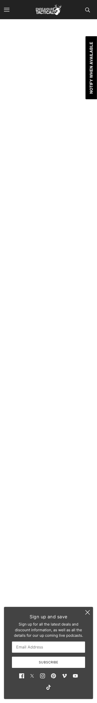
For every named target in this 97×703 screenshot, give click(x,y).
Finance (48, 568)
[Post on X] (18, 436)
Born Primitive (48, 136)
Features (14, 308)
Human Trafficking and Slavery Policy (48, 599)
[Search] (87, 9)
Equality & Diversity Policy (48, 591)
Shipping (48, 576)
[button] (50, 436)
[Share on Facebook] (7, 436)
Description (16, 217)
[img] (21, 676)
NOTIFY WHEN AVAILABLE (48, 199)
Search (48, 561)
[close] (87, 612)
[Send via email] (39, 436)
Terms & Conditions (48, 583)
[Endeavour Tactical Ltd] (49, 9)
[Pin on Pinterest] (28, 436)
